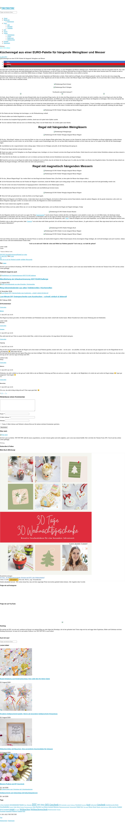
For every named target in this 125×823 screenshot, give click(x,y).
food (88, 805)
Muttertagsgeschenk (64, 807)
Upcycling (24, 254)
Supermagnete (40, 215)
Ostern (9, 36)
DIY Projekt (6, 254)
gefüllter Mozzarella (26, 259)
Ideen (34, 807)
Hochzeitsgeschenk (28, 807)
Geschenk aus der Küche (112, 805)
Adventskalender (14, 805)
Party (82, 807)
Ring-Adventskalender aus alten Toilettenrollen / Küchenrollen (26, 288)
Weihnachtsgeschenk (39, 809)
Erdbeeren (73, 804)
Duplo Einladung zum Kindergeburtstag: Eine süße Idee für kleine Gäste (25, 679)
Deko (25, 804)
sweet (12, 809)
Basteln (21, 805)
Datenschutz (3, 820)
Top (1, 817)
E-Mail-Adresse (5, 417)
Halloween (10, 38)
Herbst (18, 807)
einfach (68, 804)
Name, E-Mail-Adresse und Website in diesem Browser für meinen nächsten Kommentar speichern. (31, 424)
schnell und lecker (104, 807)
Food (5, 23)
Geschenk (101, 804)
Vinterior (29, 221)
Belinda (2, 311)
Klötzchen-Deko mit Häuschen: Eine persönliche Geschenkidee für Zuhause (26, 749)
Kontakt (6, 41)
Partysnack (86, 807)
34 (0, 258)
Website (2, 420)
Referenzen (10, 21)
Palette (19, 254)
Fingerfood (83, 804)
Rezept (94, 807)
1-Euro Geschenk (4, 805)
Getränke (10, 28)
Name (2, 414)
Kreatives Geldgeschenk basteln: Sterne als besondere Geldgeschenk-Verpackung (28, 714)
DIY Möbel (6, 48)
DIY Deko (41, 805)
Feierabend (78, 805)
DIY (5, 30)
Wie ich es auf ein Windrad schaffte (10, 259)
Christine (2, 329)
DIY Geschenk (52, 804)
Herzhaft (9, 26)
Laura (12, 256)
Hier (67, 218)
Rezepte (98, 807)
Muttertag (56, 807)
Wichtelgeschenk (52, 809)
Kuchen (38, 807)
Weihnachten (11, 40)
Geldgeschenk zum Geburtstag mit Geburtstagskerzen (19, 793)
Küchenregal (13, 254)
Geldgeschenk (94, 805)
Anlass (6, 33)
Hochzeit (22, 807)
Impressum (7, 43)
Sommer (119, 807)
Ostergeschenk (73, 807)
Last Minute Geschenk (47, 807)
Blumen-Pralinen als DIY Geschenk (12, 784)
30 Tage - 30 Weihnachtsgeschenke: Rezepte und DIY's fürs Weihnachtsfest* (22, 577)
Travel (5, 31)
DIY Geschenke (63, 805)
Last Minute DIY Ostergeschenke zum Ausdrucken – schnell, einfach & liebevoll (33, 297)
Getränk (11, 807)
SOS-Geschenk (4, 809)
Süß (8, 25)
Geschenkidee (4, 807)
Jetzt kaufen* (13, 579)
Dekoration (29, 805)
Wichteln (59, 809)
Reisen (91, 807)
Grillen (14, 807)
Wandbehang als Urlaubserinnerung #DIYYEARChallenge (24, 279)
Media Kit (7, 20)
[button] (7, 62)
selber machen (113, 807)
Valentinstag (10, 35)
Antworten (3, 307)
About (5, 18)
